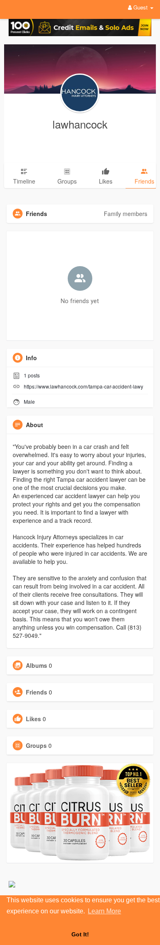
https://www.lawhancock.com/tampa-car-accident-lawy (83, 386)
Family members (125, 213)
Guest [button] (140, 7)
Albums (36, 665)
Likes (33, 718)
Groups (36, 745)
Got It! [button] (80, 934)
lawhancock (80, 123)
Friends (36, 692)
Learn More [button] (104, 911)
